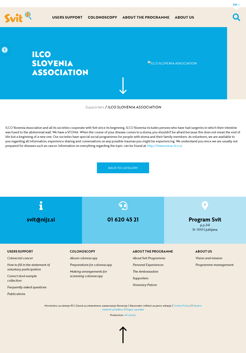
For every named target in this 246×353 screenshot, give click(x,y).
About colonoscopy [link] (83, 258)
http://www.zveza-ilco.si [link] (164, 145)
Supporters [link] (94, 107)
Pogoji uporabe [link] (135, 309)
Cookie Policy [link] (181, 305)
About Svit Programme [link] (149, 258)
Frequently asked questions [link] (26, 287)
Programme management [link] (214, 264)
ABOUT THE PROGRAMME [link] (145, 17)
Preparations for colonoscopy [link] (91, 264)
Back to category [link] (123, 168)
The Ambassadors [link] (145, 271)
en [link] (235, 4)
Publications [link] (16, 294)
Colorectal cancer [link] (20, 258)
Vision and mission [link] (208, 258)
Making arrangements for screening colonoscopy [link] (88, 273)
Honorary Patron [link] (145, 285)
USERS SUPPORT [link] (67, 17)
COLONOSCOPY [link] (102, 17)
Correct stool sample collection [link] (22, 278)
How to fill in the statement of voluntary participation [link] (28, 267)
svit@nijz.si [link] (41, 219)
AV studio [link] (130, 315)
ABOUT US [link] (184, 17)
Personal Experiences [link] (148, 264)
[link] (4, 50)
